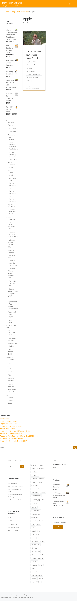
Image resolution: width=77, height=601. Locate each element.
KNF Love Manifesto (12, 213)
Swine (33, 578)
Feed (43, 492)
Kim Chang (35, 534)
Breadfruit (34, 475)
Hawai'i (34, 521)
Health (41, 521)
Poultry (33, 568)
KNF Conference (13, 527)
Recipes (8, 217)
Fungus (34, 507)
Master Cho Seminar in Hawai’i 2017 (13, 441)
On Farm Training (11, 124)
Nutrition (34, 561)
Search (58, 527)
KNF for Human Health (10, 351)
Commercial (35, 489)
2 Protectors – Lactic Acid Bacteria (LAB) (13, 234)
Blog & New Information (20, 12)
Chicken (41, 482)
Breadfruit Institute (37, 478)
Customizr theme (28, 597)
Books (10, 372)
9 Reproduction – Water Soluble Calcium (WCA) (13, 304)
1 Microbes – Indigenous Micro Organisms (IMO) (12, 224)
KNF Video (11, 518)
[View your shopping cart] (69, 3)
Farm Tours (12, 178)
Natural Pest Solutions (12, 345)
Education (34, 492)
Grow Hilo (34, 517)
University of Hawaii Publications (13, 146)
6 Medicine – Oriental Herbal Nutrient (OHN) (12, 273)
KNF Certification (13, 530)
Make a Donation (11, 385)
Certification (12, 128)
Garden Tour (35, 510)
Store (8, 366)
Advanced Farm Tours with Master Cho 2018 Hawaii (19, 436)
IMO (38, 524)
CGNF (33, 482)
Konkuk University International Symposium (13, 155)
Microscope (35, 551)
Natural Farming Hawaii (14, 595)
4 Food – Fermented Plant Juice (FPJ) (11, 253)
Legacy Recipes (10, 321)
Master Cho (35, 544)
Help (7, 395)
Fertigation (35, 504)
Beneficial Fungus (37, 468)
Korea (33, 538)
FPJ (43, 504)
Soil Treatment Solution (11, 332)
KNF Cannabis (5, 419)
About (8, 120)
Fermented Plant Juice (38, 499)
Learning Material (11, 379)
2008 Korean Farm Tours (13, 183)
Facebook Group (11, 402)
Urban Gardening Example (11, 164)
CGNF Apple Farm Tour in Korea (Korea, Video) (33, 54)
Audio (41, 465)
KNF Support (12, 524)
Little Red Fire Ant (37, 541)
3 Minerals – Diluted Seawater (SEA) (12, 243)
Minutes (34, 555)
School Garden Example (11, 172)
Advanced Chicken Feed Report (11, 438)
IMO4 (33, 527)
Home (8, 12)
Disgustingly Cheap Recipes (12, 314)
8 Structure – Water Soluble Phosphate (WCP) (13, 292)
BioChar (34, 472)
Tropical (41, 578)
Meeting (34, 548)
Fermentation (36, 495)
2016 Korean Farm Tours (13, 199)
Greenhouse (35, 514)
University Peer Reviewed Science (11, 138)
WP (10, 597)
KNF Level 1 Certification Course (11, 433)
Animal (33, 465)
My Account (12, 390)
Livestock (9, 357)
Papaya (34, 565)
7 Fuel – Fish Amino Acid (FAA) (12, 283)
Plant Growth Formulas (12, 339)
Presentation (35, 572)
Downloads (13, 392)
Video (38, 582)
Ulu (32, 582)
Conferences (12, 132)
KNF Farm (11, 521)
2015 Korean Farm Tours (13, 191)
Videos (10, 375)
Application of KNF (11, 326)
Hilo (32, 524)
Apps (9, 368)
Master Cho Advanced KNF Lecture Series (15, 431)
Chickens (11, 360)
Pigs (9, 363)
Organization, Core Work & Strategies (12, 207)
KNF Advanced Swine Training (11, 426)
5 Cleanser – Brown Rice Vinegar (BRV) (12, 263)
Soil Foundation (36, 575)
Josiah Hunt (35, 531)
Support (10, 397)
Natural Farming (37, 558)
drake (29, 86)
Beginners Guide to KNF (9, 424)
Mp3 (41, 555)
